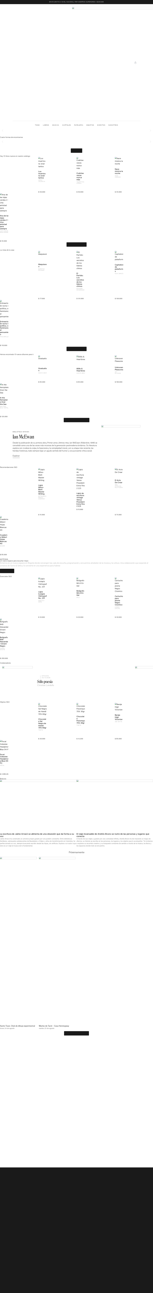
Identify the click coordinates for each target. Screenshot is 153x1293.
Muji (78, 597)
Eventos (101, 125)
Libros (46, 125)
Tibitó (40, 730)
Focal (2, 765)
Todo (37, 125)
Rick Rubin (119, 487)
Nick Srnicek (120, 273)
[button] (2, 130)
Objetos (90, 125)
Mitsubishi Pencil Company (42, 498)
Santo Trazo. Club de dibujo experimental (17, 1026)
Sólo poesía (45, 681)
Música (55, 125)
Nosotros (113, 125)
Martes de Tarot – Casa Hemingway (54, 1026)
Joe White (118, 721)
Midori (2, 546)
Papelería (78, 125)
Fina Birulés (4, 336)
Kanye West (42, 373)
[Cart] (135, 62)
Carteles (66, 125)
